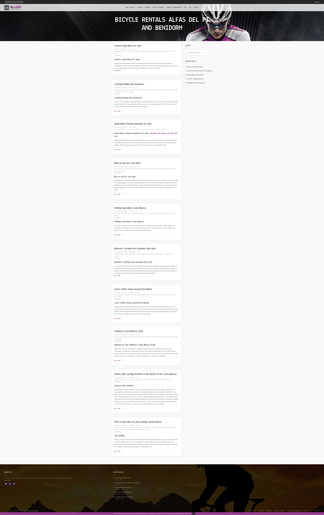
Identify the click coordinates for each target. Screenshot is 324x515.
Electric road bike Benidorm (158, 168)
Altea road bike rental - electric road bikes (143, 90)
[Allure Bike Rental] (12, 7)
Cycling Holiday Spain (156, 379)
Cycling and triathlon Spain (146, 337)
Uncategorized (167, 379)
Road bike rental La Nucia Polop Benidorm (142, 51)
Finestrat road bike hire (137, 129)
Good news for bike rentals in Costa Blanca (199, 71)
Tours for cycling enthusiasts (195, 79)
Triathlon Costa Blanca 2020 (128, 331)
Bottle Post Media (33, 511)
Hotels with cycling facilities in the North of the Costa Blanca (145, 374)
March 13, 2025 (133, 87)
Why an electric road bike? (127, 163)
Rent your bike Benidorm (138, 295)
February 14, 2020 (134, 292)
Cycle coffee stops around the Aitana (133, 289)
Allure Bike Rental (121, 49)
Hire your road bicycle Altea (140, 429)
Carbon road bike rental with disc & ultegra (127, 254)
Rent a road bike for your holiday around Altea (137, 422)
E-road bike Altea (144, 168)
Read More (117, 70)
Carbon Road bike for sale (121, 51)
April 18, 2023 (133, 211)
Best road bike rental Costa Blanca (124, 213)
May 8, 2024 (132, 127)
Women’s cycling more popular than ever (135, 248)
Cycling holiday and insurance (129, 84)
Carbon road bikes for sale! (128, 45)
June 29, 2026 (133, 49)
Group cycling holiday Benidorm (150, 254)
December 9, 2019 (134, 334)
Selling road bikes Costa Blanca (130, 208)
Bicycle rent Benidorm (120, 337)
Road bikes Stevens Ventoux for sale (132, 123)
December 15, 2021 (134, 252)
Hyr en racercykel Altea (162, 337)
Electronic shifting (125, 429)
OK (193, 513)
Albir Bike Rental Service (122, 90)
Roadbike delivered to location (196, 83)
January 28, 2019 (134, 377)
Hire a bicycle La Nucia (153, 129)
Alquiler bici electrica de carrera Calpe (126, 168)
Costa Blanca (145, 379)
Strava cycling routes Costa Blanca (156, 295)
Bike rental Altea (155, 213)
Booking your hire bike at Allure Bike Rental (127, 379)
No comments (117, 55)
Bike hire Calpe (132, 337)
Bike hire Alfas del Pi (164, 90)
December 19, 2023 (134, 166)
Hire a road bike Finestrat (122, 295)
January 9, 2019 (133, 425)
